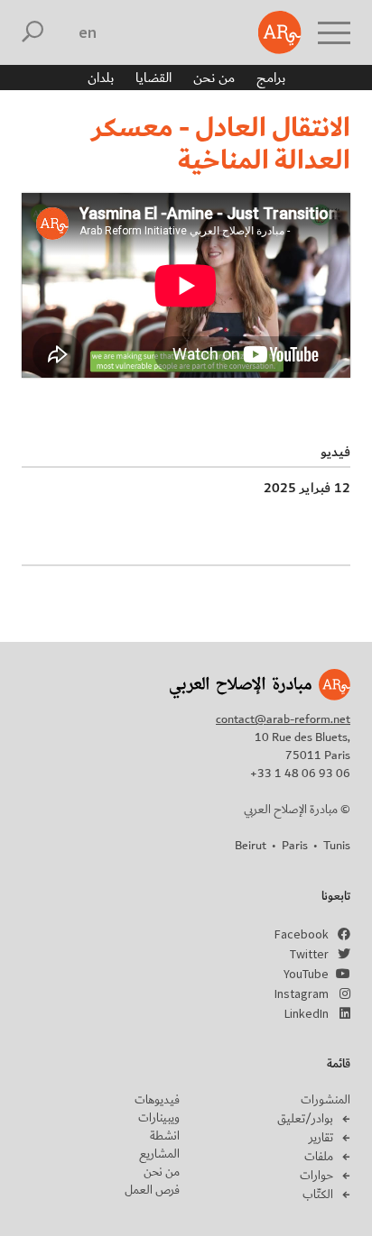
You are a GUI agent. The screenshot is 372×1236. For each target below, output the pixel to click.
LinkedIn (306, 1013)
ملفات (318, 1157)
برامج (270, 77)
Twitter (309, 954)
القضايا (153, 77)
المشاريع (159, 1154)
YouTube (306, 974)
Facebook (301, 934)
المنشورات (325, 1100)
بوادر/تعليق (305, 1119)
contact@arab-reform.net (283, 719)
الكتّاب (317, 1194)
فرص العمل (152, 1190)
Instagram (301, 993)
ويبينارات (159, 1118)
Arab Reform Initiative (280, 32)
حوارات (316, 1176)
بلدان (101, 77)
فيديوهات (157, 1100)
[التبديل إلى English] (88, 32)
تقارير (321, 1138)
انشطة (165, 1136)
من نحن (214, 77)
